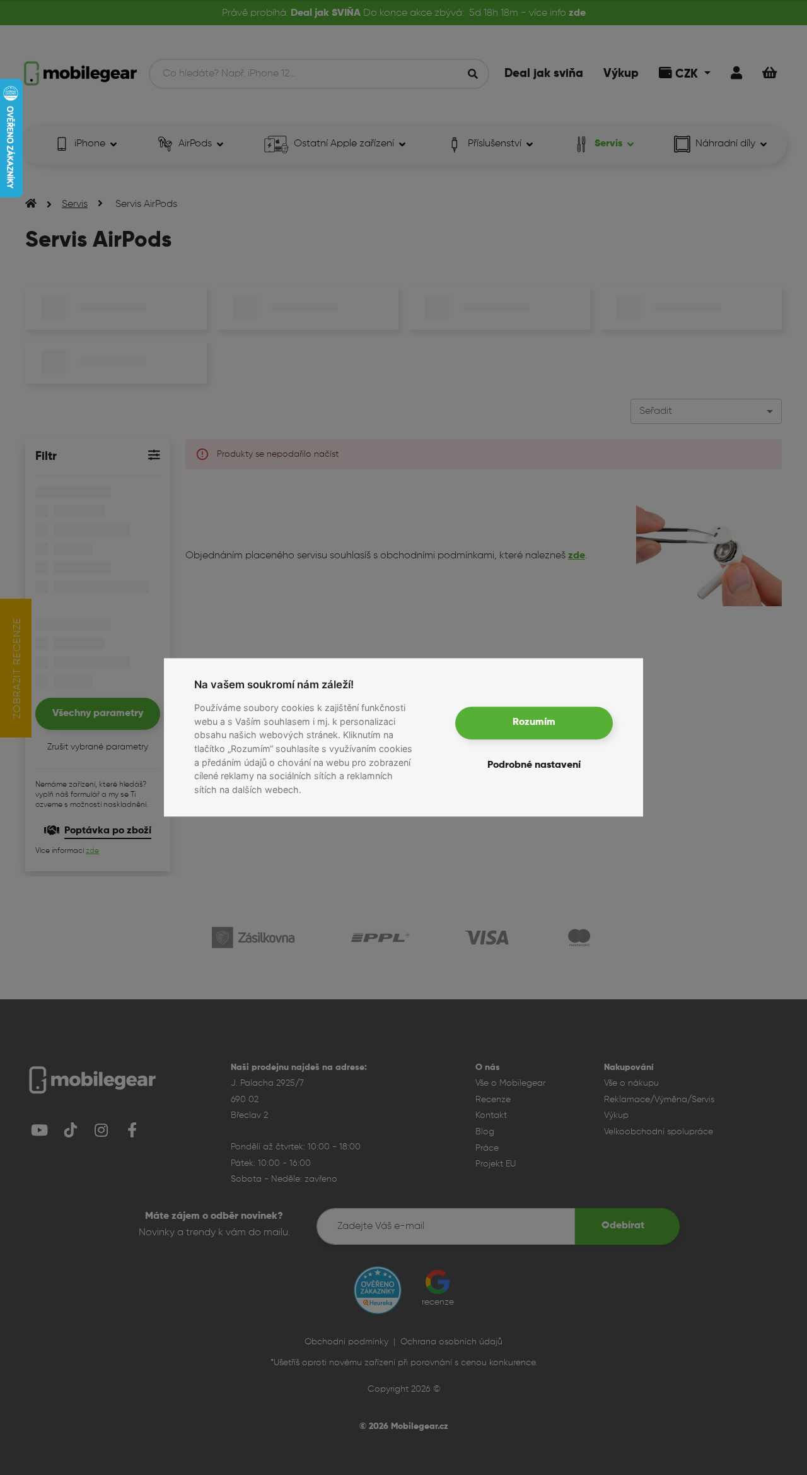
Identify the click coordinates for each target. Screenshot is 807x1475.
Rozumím (534, 723)
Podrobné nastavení (534, 766)
